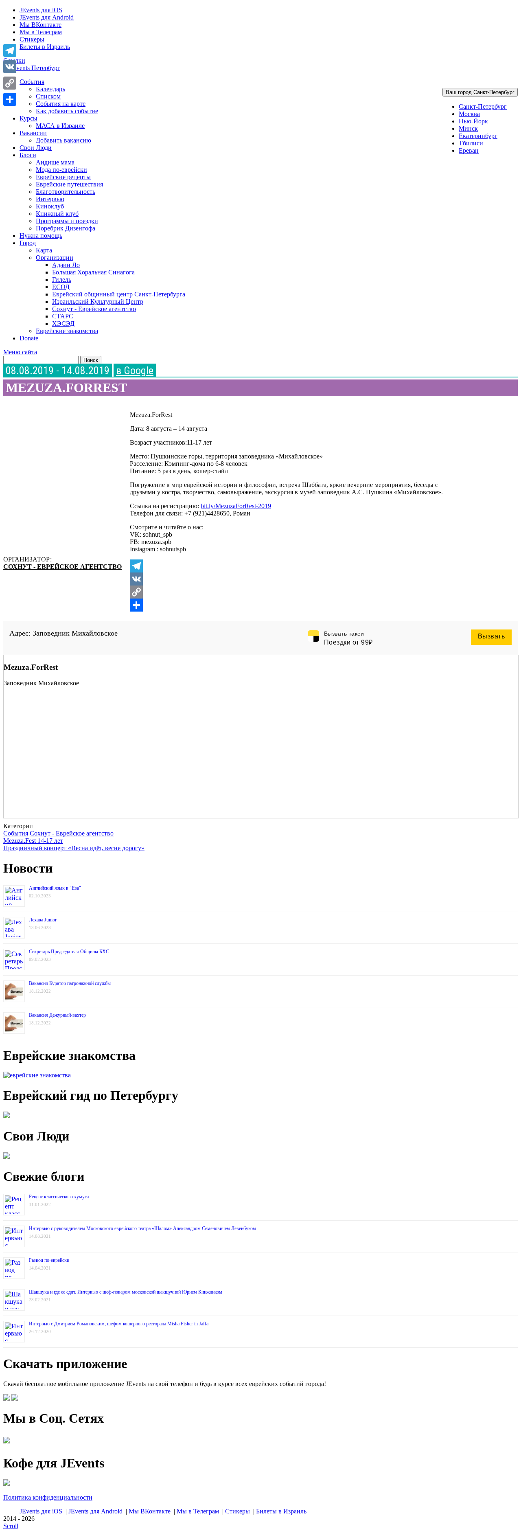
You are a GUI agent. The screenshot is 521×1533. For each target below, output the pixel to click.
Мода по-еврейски (61, 169)
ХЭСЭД (63, 323)
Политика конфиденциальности (47, 1497)
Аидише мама (55, 162)
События (32, 81)
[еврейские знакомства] (37, 1075)
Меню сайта (20, 352)
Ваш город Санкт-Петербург (480, 92)
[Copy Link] (294, 592)
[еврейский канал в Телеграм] (6, 1443)
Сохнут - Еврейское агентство (94, 308)
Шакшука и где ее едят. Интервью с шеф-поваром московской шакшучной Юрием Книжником (125, 1292)
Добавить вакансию (63, 140)
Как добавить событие (67, 110)
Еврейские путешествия (69, 184)
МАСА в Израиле (60, 125)
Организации (54, 257)
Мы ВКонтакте (40, 24)
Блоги (28, 154)
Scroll (10, 1525)
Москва (469, 113)
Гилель (61, 279)
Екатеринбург (478, 135)
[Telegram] (294, 565)
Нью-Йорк (473, 121)
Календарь (50, 89)
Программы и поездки (67, 220)
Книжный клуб (57, 213)
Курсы (28, 118)
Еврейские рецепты (63, 176)
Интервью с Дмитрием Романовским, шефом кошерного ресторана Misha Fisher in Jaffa (118, 1324)
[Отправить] (294, 605)
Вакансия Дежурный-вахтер (57, 1015)
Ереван (469, 150)
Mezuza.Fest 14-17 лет (33, 840)
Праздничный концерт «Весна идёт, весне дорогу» (73, 847)
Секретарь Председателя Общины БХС (69, 951)
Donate (29, 338)
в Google (134, 370)
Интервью (50, 198)
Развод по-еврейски (49, 1260)
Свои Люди (36, 147)
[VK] (294, 579)
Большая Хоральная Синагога (93, 272)
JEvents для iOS (41, 10)
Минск (468, 128)
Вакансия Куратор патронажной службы (70, 983)
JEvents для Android (47, 17)
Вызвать (491, 636)
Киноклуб (50, 206)
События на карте (60, 103)
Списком (48, 96)
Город (28, 242)
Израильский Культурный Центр (97, 301)
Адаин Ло (66, 264)
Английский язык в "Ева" (55, 888)
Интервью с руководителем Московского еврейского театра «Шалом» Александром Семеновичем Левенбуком (142, 1228)
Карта (44, 250)
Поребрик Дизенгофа (65, 228)
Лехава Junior (43, 920)
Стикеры (32, 39)
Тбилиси (471, 143)
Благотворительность (65, 191)
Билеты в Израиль (45, 46)
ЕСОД (61, 286)
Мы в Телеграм (41, 32)
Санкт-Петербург (483, 106)
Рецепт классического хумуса (59, 1197)
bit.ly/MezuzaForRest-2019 (236, 505)
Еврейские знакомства (67, 330)
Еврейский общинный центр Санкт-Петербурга (118, 294)
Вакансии (33, 132)
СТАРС (62, 316)
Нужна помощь (41, 235)
